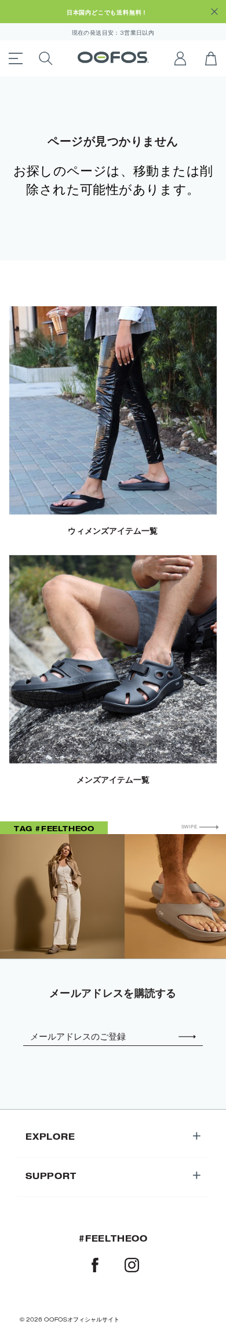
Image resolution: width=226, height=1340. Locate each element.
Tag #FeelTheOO (54, 828)
